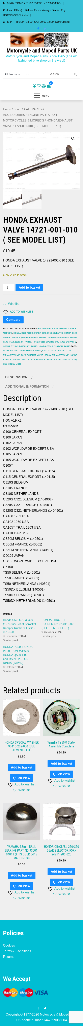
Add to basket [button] (21, 767)
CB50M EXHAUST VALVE (57, 355)
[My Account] (34, 86)
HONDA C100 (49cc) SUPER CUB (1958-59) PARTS (38, 333)
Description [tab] (16, 377)
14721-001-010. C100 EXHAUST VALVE (22, 351)
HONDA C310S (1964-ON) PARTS (55, 346)
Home (7, 109)
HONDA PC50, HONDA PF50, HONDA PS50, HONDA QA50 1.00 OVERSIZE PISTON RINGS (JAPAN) (17, 655)
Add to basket (29, 287)
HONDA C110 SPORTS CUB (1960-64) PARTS (54, 342)
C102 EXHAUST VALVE (53, 351)
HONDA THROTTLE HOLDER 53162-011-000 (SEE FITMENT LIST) (58, 624)
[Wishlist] (39, 86)
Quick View (21, 778)
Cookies (9, 945)
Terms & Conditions (17, 951)
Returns (8, 956)
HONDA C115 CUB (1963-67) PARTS (20, 346)
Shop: (17, 109)
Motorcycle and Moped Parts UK (41, 50)
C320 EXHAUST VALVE (32, 355)
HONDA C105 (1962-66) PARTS (54, 337)
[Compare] (44, 86)
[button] (73, 138)
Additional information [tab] (27, 386)
